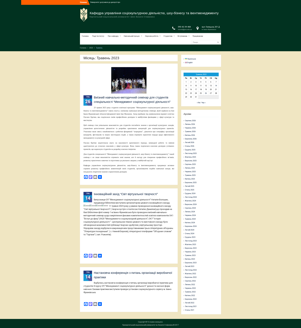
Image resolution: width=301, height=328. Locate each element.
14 (216, 86)
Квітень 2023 (190, 259)
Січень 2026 (189, 146)
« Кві (198, 103)
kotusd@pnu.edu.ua (185, 29)
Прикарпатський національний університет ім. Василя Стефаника (147, 325)
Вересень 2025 (191, 161)
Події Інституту (98, 36)
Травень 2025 (190, 175)
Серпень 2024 (190, 208)
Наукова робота (151, 36)
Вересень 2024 (191, 204)
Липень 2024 (190, 212)
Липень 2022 (190, 284)
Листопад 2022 (191, 270)
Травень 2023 (190, 255)
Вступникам (182, 36)
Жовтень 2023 (190, 244)
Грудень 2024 (190, 193)
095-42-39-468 (184, 27)
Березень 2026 (191, 139)
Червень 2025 (190, 172)
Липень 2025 (190, 168)
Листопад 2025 (191, 153)
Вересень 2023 (191, 248)
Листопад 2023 (191, 241)
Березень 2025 (191, 182)
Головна (85, 36)
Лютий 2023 (189, 266)
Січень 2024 (189, 233)
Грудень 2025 (190, 150)
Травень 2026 (190, 131)
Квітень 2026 (190, 135)
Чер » (203, 103)
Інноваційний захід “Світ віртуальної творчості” (126, 194)
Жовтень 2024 (190, 201)
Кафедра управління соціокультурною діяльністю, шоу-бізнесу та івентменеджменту (154, 13)
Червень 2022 (190, 288)
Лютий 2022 (189, 303)
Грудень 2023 (190, 237)
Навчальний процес (132, 36)
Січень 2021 (189, 310)
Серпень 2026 (190, 121)
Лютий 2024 (189, 230)
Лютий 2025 (189, 186)
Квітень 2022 (190, 295)
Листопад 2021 (191, 306)
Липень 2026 (190, 124)
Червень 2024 (190, 215)
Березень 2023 (191, 263)
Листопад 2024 (191, 197)
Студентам (168, 36)
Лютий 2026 (189, 142)
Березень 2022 (191, 299)
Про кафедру (113, 36)
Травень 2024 (190, 219)
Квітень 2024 (190, 223)
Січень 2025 (189, 190)
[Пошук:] (206, 42)
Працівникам (197, 36)
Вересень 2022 (191, 277)
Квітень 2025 (190, 179)
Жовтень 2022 (190, 274)
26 (206, 93)
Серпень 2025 (190, 164)
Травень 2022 (190, 292)
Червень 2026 (190, 128)
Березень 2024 (191, 226)
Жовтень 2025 (190, 157)
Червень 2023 (190, 252)
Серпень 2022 (190, 281)
